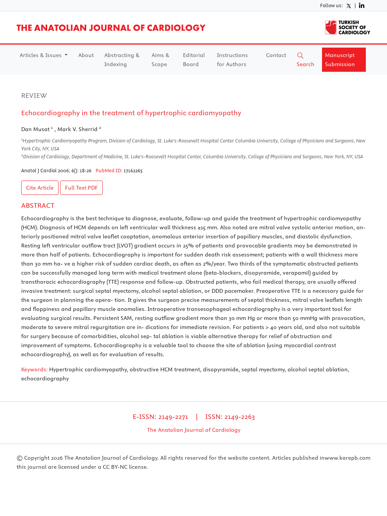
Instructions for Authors (232, 60)
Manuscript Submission (340, 60)
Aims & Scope (160, 60)
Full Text (81, 187)
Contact (276, 55)
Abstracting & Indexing (121, 60)
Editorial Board (194, 60)
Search (305, 64)
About (86, 55)
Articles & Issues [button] (41, 55)
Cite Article (40, 187)
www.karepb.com (347, 457)
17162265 (133, 170)
